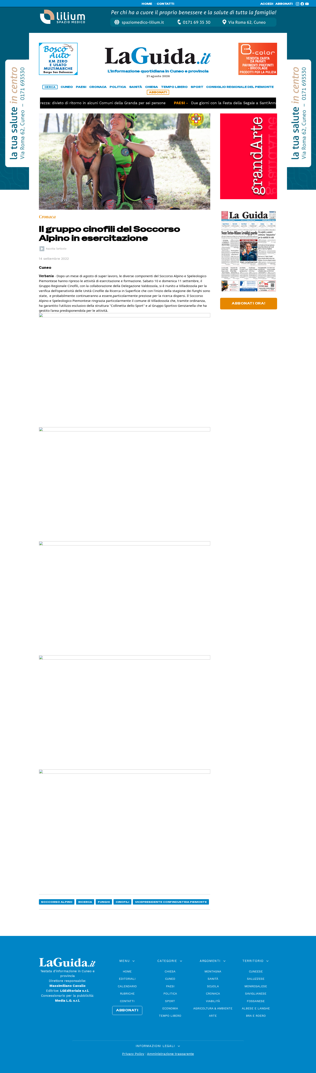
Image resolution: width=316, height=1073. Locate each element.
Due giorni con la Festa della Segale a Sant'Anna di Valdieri (226, 103)
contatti (165, 4)
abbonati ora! (248, 303)
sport (197, 87)
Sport (170, 1001)
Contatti (127, 1001)
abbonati (284, 4)
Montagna (212, 971)
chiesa (151, 87)
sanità (135, 87)
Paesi (170, 986)
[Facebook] (302, 4)
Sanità (213, 978)
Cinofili (122, 901)
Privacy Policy (133, 1054)
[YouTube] (307, 4)
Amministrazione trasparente (170, 1054)
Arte (213, 1015)
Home (127, 971)
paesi (81, 87)
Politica (170, 993)
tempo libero (174, 87)
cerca (50, 87)
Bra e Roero (256, 1015)
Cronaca (213, 993)
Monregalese (255, 986)
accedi (266, 4)
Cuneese (256, 971)
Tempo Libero (170, 1015)
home (147, 4)
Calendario (127, 986)
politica (118, 87)
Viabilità (213, 1001)
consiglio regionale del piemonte (240, 87)
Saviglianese (255, 993)
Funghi (104, 901)
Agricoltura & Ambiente (212, 1008)
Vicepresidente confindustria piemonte (171, 901)
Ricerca (85, 901)
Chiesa (170, 971)
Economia (170, 1008)
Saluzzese (255, 978)
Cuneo (170, 978)
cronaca (98, 87)
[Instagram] (297, 4)
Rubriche (127, 993)
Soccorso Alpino (56, 901)
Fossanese (256, 1001)
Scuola (213, 986)
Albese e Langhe (256, 1008)
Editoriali (127, 978)
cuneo (67, 87)
